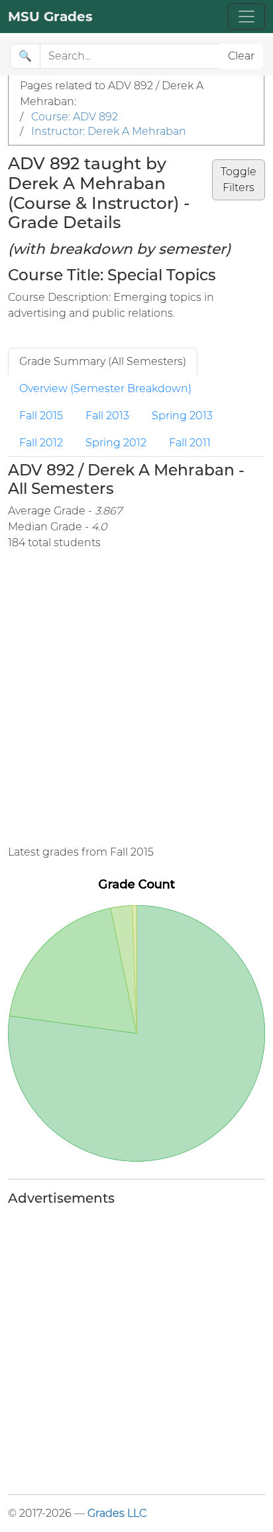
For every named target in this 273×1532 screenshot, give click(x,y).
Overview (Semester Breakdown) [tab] (105, 388)
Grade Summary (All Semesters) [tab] (102, 361)
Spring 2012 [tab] (115, 442)
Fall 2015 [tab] (41, 415)
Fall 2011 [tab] (190, 442)
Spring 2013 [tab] (182, 415)
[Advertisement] (136, 697)
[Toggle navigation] (246, 16)
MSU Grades (50, 16)
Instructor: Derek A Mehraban (108, 131)
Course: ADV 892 (74, 116)
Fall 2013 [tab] (107, 415)
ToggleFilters (238, 179)
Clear (241, 56)
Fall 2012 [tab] (41, 442)
